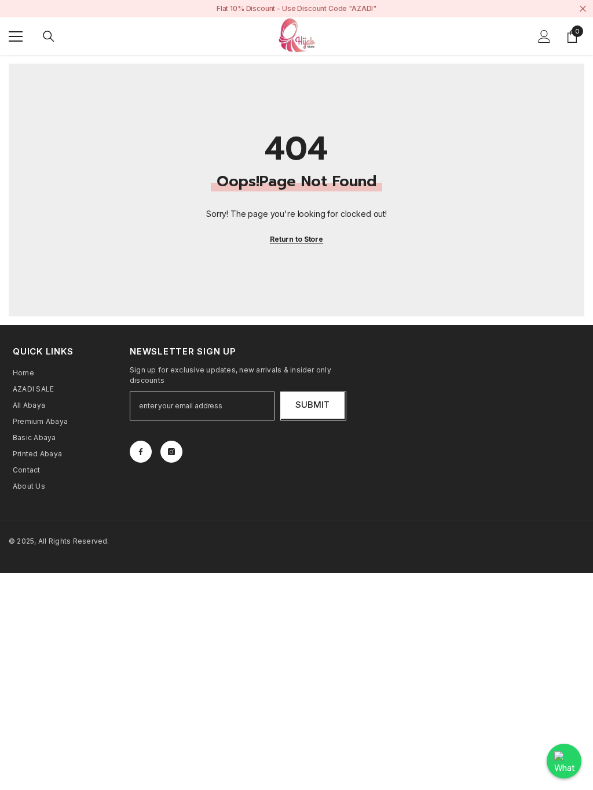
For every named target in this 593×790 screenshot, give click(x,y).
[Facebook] (141, 452)
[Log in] (544, 36)
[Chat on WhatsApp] (564, 761)
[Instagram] (171, 452)
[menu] (16, 36)
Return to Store (296, 239)
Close (583, 9)
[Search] (49, 36)
